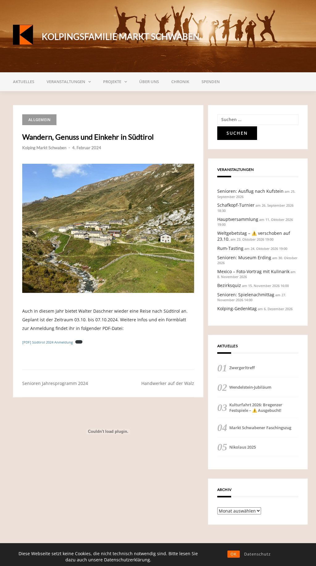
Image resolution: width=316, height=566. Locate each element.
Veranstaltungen (66, 81)
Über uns (149, 81)
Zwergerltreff (242, 367)
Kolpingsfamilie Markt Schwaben (120, 36)
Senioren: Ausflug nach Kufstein (250, 191)
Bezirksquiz (229, 285)
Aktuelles (23, 81)
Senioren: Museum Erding (244, 257)
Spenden (211, 81)
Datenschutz (257, 554)
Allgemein (39, 119)
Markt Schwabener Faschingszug (260, 427)
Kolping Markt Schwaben (44, 147)
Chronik (180, 81)
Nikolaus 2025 (242, 447)
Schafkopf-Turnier (236, 205)
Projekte (112, 81)
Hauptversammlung (237, 219)
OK (234, 554)
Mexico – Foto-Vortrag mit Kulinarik (253, 271)
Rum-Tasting (230, 248)
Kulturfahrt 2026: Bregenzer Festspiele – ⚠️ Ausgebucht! (255, 407)
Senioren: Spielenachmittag (245, 295)
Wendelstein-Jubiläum (250, 387)
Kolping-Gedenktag (237, 308)
